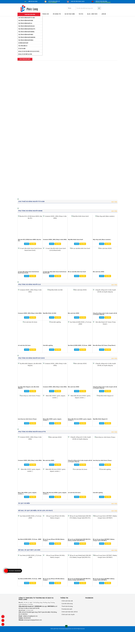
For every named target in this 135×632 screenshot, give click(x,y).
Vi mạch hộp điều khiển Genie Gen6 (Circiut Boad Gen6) (78, 153)
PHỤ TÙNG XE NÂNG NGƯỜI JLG (25, 23)
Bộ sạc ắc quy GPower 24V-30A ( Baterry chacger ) (53, 540)
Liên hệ (103, 14)
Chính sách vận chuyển (68, 614)
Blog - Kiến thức (92, 14)
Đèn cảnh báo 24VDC (49, 152)
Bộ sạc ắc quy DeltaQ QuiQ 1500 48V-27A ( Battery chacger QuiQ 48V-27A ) (79, 540)
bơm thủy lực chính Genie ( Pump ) (78, 184)
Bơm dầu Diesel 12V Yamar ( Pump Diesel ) (104, 345)
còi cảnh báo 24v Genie (24, 345)
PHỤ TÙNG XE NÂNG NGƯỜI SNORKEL (26, 31)
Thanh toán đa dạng (67, 606)
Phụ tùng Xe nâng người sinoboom (26, 37)
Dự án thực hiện (70, 14)
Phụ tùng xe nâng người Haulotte (26, 29)
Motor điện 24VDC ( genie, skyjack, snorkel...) (52, 419)
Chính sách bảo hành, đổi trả (69, 611)
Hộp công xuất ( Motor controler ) (52, 87)
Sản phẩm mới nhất (25, 59)
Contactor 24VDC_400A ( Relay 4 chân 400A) (28, 153)
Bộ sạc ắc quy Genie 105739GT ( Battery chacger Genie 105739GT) (103, 540)
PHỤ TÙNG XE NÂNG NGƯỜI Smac (25, 34)
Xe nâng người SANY (23, 43)
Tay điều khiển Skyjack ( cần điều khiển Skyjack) (79, 120)
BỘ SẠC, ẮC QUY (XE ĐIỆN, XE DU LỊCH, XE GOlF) (28, 51)
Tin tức (81, 14)
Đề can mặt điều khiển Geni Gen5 (27, 184)
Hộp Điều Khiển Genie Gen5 (76, 87)
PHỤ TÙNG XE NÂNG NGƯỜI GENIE (25, 20)
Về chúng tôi (57, 14)
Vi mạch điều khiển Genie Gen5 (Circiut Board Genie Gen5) (53, 185)
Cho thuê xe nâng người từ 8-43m (26, 17)
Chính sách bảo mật (67, 601)
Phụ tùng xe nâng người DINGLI (25, 40)
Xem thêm (114, 201)
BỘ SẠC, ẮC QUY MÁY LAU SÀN (25, 54)
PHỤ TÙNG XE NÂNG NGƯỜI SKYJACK (26, 26)
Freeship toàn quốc (66, 609)
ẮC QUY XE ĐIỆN (21, 48)
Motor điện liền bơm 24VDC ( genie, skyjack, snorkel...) (80, 419)
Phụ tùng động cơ (22, 45)
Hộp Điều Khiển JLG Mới (50, 120)
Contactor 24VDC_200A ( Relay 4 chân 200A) (28, 120)
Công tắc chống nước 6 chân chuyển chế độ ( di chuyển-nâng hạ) (105, 314)
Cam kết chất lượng (67, 603)
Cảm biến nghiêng (48, 345)
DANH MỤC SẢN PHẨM (29, 14)
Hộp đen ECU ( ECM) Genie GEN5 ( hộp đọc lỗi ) (28, 88)
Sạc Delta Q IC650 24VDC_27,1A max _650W (79, 345)
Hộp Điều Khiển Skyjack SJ (100, 419)
